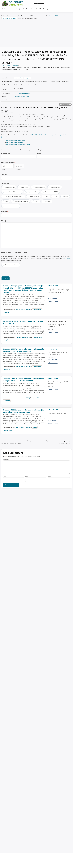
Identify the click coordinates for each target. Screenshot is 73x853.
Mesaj (4, 221)
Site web (50, 476)
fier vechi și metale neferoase (14, 196)
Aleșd (35, 427)
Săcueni (6, 312)
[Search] (47, 9)
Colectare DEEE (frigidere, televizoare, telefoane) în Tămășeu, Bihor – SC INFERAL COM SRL (23, 379)
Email (39, 153)
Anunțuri (18, 9)
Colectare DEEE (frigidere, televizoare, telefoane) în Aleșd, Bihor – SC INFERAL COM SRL (23, 411)
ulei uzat (48, 201)
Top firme (26, 9)
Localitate (18, 169)
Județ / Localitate (8, 162)
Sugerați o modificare (65, 104)
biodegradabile (55, 187)
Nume (5, 476)
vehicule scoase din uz (12, 206)
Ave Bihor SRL (52, 349)
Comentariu (6, 459)
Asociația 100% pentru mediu (57, 16)
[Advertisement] (36, 33)
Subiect (4, 212)
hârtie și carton (34, 196)
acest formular (67, 258)
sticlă (6, 201)
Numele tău (6, 153)
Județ (3, 169)
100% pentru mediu (39, 3)
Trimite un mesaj (53, 301)
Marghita (27, 78)
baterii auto (24, 187)
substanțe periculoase (21, 201)
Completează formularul (9, 18)
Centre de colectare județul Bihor (15, 140)
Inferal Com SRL (53, 286)
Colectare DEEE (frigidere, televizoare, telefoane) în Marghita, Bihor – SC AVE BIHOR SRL (23, 350)
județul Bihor (18, 78)
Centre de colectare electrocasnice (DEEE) (18, 144)
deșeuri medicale (33, 192)
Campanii (34, 9)
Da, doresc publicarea (11, 265)
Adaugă (41, 9)
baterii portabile (40, 187)
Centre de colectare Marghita (14, 142)
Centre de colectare (8, 9)
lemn (47, 196)
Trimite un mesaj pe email (21, 96)
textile (37, 201)
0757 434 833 (18, 88)
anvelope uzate (10, 187)
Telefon (4, 174)
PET (56, 196)
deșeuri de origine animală (13, 192)
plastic (66, 196)
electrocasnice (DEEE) (25, 93)
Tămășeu (7, 400)
